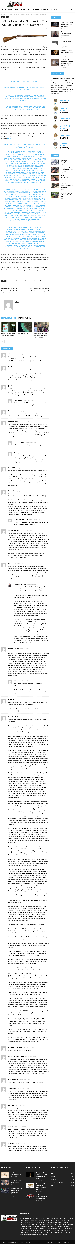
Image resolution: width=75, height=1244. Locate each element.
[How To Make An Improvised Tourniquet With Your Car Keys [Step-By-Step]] (55, 62)
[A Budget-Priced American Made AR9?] (55, 170)
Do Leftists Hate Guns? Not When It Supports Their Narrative (40, 335)
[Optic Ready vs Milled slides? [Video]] (5, 1182)
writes (9, 138)
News (44, 9)
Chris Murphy (19, 280)
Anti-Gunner (10, 280)
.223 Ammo (65, 136)
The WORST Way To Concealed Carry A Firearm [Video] (66, 33)
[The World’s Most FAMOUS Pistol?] (55, 178)
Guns (9, 9)
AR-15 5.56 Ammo (65, 127)
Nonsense (43, 280)
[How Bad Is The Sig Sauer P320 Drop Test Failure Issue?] (55, 43)
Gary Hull (11, 1105)
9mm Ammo (65, 100)
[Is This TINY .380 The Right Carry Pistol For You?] (55, 195)
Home (4, 9)
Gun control (28, 280)
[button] (71, 10)
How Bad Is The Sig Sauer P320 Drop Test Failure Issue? (66, 43)
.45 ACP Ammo (63, 109)
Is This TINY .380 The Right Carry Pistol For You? (66, 194)
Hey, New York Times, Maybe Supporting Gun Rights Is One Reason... (67, 52)
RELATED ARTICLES (9, 318)
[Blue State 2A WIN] (25, 327)
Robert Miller (12, 468)
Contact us (53, 9)
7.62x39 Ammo (63, 144)
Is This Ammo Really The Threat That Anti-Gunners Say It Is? (38, 290)
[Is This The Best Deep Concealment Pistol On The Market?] (55, 185)
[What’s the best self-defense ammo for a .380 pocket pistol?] (30, 1196)
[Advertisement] (62, 213)
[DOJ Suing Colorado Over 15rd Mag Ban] (5, 1175)
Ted (15, 453)
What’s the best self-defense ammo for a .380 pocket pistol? (41, 1196)
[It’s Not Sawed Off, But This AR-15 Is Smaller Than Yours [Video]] (55, 24)
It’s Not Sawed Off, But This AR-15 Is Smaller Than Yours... (67, 24)
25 (48, 28)
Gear (15, 9)
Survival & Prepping (26, 9)
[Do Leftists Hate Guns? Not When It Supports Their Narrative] (41, 327)
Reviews (37, 9)
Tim (9, 354)
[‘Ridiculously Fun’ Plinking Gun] (55, 162)
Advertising (58, 1242)
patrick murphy (13, 648)
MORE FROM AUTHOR (24, 318)
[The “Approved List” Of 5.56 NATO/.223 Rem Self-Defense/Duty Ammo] (30, 1174)
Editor (5, 28)
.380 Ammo (65, 118)
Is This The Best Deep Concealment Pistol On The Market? (67, 185)
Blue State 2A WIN (23, 333)
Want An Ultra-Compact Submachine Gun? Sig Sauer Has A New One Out (11, 291)
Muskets (36, 280)
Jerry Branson (13, 1079)
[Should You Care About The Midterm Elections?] (8, 327)
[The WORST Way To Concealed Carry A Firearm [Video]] (55, 34)
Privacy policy (49, 1242)
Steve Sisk (11, 491)
